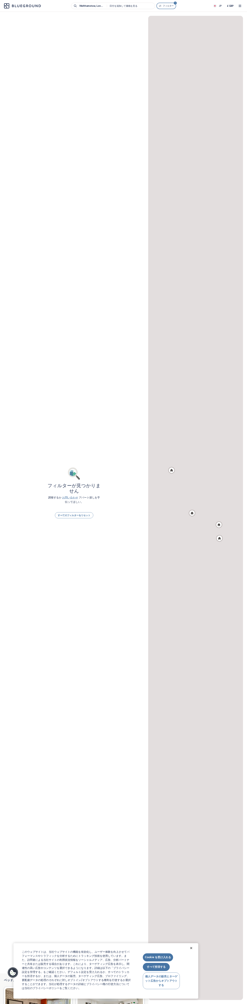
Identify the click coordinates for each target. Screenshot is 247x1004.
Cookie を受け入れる (158, 957)
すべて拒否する (156, 967)
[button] (192, 513)
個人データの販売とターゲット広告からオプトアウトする (161, 981)
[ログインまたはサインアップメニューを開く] (240, 6)
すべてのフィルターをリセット (74, 515)
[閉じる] (191, 948)
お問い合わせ (70, 497)
